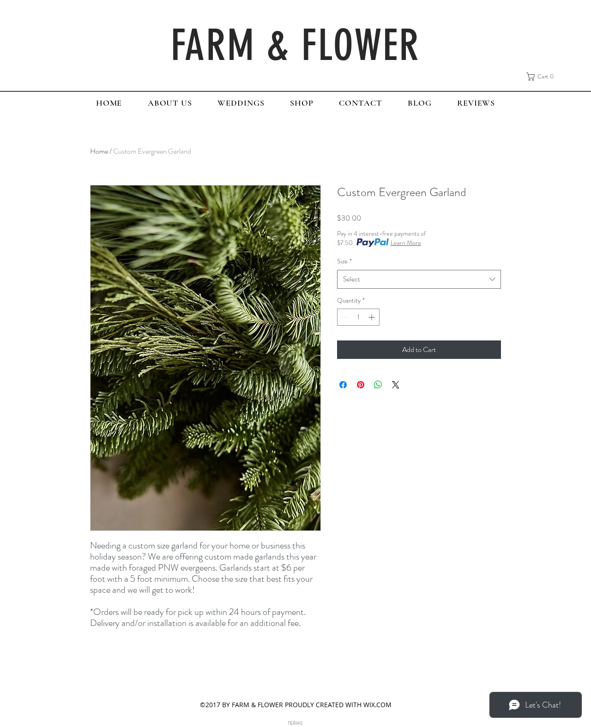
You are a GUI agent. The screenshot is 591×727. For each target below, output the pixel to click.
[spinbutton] (358, 317)
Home (99, 151)
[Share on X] (395, 384)
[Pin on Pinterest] (360, 384)
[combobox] (419, 279)
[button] (542, 76)
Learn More (406, 242)
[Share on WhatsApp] (378, 384)
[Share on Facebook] (343, 384)
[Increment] (372, 317)
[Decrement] (344, 317)
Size (344, 261)
